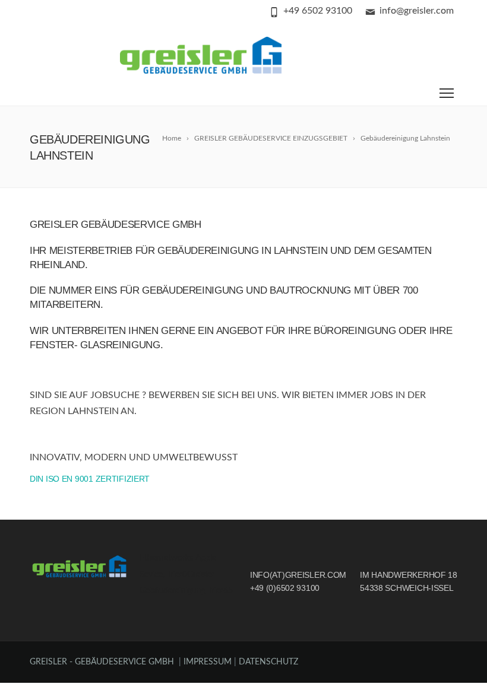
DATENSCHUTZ (268, 662)
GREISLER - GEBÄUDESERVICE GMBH (102, 662)
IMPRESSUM (209, 662)
